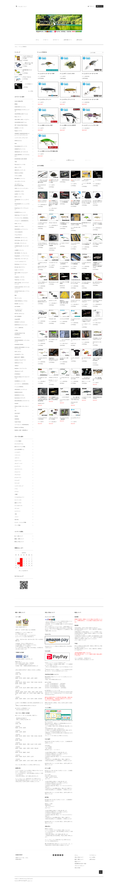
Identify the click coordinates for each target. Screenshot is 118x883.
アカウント (91, 6)
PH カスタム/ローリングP (53, 282)
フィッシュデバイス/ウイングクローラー (75, 244)
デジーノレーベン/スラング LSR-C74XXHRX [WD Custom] (42, 181)
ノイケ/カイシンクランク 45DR (42, 263)
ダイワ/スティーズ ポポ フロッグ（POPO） (97, 244)
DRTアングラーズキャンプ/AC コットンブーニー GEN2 (53, 181)
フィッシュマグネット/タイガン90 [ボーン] (42, 340)
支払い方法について (79, 857)
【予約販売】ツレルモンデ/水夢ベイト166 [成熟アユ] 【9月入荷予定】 (53, 398)
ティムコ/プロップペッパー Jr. (67, 99)
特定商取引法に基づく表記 (80, 863)
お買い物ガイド (67, 39)
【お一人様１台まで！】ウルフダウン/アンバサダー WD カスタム (75, 398)
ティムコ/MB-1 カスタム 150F (45, 125)
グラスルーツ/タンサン (53, 222)
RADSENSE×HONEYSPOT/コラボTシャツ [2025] (75, 224)
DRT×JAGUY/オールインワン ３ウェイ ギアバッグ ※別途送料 (53, 244)
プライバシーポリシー (79, 865)
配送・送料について (79, 859)
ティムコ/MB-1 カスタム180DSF (68, 125)
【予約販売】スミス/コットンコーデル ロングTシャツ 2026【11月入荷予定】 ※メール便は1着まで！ (53, 203)
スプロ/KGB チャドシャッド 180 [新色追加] (64, 223)
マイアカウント (92, 855)
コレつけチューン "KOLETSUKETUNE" (86, 378)
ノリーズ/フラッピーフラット (75, 340)
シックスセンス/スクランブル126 (42, 359)
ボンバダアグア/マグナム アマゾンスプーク (97, 283)
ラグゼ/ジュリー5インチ (53, 377)
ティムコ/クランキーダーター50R (46, 73)
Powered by (16, 880)
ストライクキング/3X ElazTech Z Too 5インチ (42, 301)
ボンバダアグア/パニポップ (86, 359)
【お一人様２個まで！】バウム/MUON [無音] (97, 379)
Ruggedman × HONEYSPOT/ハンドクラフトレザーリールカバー (53, 359)
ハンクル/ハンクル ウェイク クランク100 (42, 223)
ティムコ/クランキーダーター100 (90, 99)
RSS (76, 867)
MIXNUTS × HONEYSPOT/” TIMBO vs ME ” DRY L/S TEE (64, 302)
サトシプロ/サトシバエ (53, 339)
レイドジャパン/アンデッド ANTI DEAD (42, 418)
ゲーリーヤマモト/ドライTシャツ (97, 319)
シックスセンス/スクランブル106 (86, 263)
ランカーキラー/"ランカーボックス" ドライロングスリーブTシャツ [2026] (86, 202)
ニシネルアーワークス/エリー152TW (86, 398)
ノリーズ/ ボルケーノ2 (28, 85)
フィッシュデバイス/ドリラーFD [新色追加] (75, 263)
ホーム (37, 39)
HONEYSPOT (18, 859)
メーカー (45, 39)
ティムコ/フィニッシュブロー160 (90, 125)
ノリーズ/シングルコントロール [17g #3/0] (86, 283)
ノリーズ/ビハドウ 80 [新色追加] (64, 283)
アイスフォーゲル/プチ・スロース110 (75, 378)
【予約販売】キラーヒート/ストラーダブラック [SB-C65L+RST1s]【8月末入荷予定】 (42, 399)
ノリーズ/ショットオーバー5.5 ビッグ (86, 301)
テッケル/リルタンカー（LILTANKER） (64, 263)
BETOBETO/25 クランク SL (27, 70)
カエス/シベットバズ (52, 300)
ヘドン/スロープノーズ (53, 262)
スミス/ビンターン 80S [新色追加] (64, 359)
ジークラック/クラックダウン (75, 180)
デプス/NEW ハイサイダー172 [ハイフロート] (97, 339)
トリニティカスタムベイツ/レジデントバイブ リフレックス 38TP (28, 57)
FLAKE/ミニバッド (85, 339)
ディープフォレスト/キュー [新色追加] (64, 418)
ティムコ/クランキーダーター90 (90, 73)
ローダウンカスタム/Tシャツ (75, 359)
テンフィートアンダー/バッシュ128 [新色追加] (64, 201)
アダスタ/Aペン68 (52, 318)
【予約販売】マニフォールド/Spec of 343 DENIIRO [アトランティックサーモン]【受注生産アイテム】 (97, 265)
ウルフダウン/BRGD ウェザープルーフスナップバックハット (97, 202)
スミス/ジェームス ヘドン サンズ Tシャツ (75, 301)
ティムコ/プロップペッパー (44, 99)
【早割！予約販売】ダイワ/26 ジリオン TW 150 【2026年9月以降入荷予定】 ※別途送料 (75, 202)
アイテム (100, 6)
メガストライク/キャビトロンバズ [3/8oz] (53, 418)
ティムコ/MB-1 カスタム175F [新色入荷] (48, 151)
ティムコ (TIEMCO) (22, 46)
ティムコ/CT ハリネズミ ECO (67, 73)
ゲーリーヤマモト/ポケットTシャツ (64, 340)
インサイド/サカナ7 (65, 397)
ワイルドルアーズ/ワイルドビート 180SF (97, 301)
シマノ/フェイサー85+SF (64, 318)
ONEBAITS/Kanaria (65, 179)
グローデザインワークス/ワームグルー (86, 180)
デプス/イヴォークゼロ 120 (42, 318)
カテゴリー (55, 39)
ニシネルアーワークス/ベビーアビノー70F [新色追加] (97, 224)
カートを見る (92, 857)
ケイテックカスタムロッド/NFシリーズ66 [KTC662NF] (97, 359)
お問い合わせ (79, 39)
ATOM (78, 867)
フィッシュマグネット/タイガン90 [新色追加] (86, 244)
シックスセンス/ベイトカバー (64, 378)
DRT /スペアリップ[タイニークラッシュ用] (28, 63)
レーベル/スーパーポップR (64, 244)
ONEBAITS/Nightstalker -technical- (97, 398)
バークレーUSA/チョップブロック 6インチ (42, 283)
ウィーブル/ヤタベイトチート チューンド (42, 201)
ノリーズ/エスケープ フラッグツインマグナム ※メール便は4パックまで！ (86, 320)
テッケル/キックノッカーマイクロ (42, 378)
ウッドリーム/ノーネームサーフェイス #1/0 (75, 283)
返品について (77, 861)
